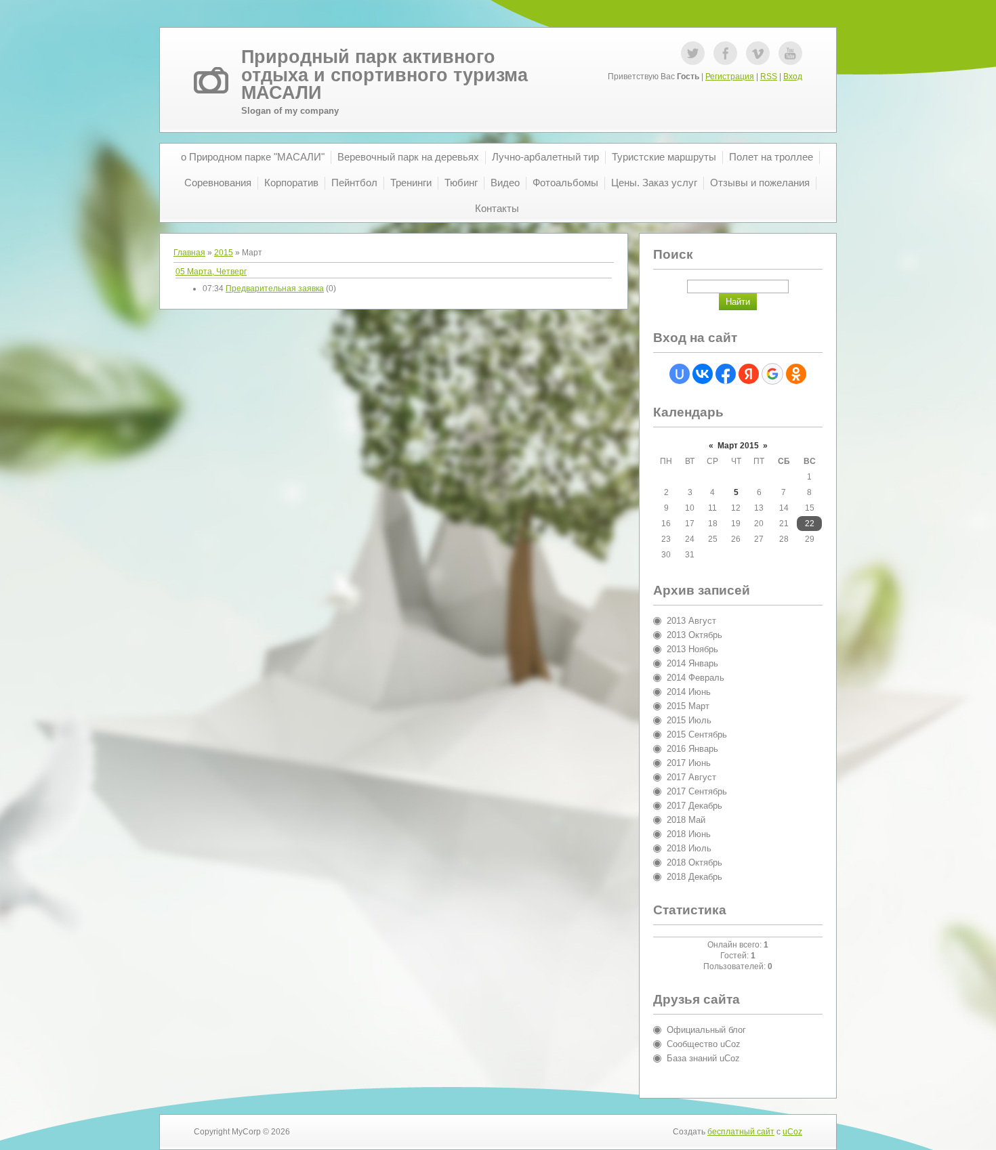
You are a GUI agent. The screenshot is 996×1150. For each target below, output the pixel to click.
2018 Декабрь (694, 877)
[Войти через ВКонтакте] (702, 374)
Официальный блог (706, 1030)
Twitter (693, 53)
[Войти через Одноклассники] (796, 374)
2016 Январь (692, 749)
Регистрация (729, 76)
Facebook (725, 53)
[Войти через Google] (772, 374)
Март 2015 (738, 445)
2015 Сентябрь (697, 734)
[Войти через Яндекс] (749, 374)
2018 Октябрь (694, 862)
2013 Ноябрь (692, 649)
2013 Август (691, 621)
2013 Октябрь (694, 635)
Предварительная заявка (275, 288)
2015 (223, 252)
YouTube (790, 53)
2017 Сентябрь (697, 791)
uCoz (792, 1131)
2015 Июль (689, 720)
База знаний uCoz (703, 1058)
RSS (768, 76)
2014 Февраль (695, 678)
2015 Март (688, 706)
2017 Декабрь (694, 806)
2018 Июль (689, 848)
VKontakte (758, 53)
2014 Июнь (689, 692)
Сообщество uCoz (704, 1044)
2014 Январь (692, 663)
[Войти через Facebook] (725, 374)
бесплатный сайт (740, 1131)
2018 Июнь (689, 834)
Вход (792, 76)
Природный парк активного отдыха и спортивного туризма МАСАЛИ (384, 75)
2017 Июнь (689, 763)
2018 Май (686, 820)
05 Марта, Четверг (211, 271)
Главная (189, 252)
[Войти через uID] (679, 374)
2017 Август (691, 777)
